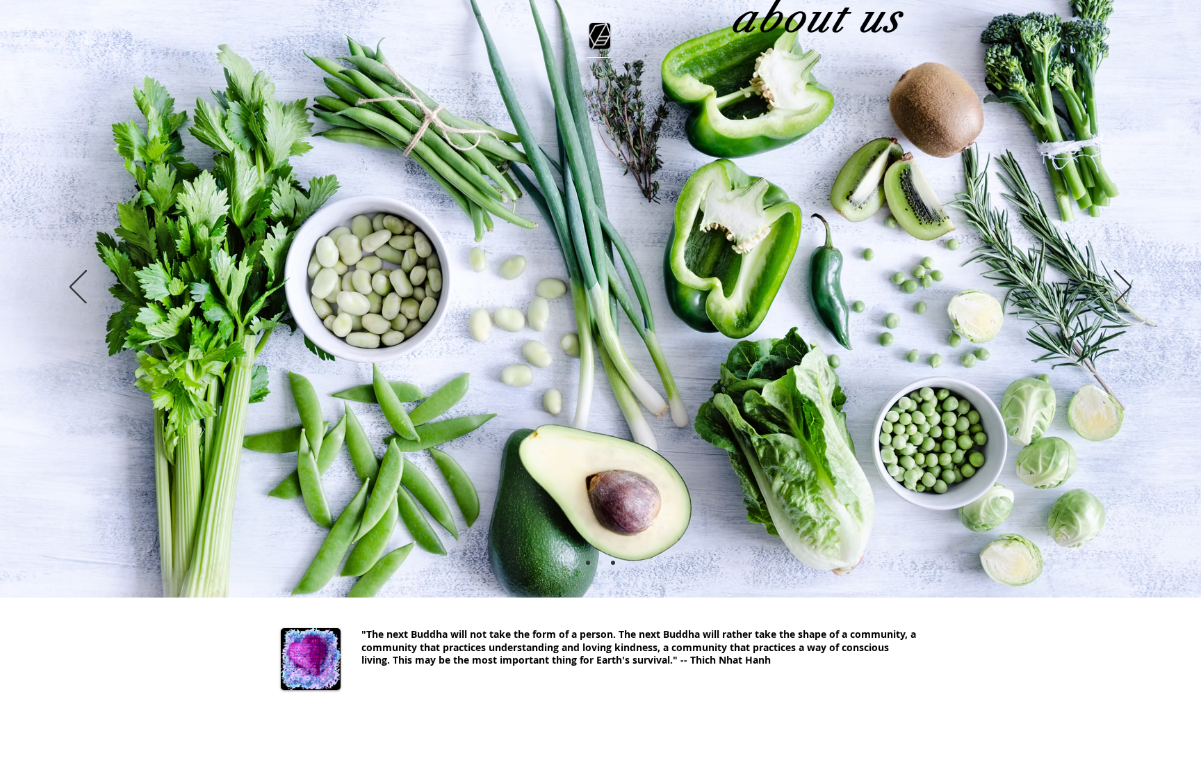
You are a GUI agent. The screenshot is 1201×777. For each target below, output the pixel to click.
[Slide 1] (588, 563)
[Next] (1122, 288)
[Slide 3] (613, 563)
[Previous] (78, 288)
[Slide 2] (600, 563)
